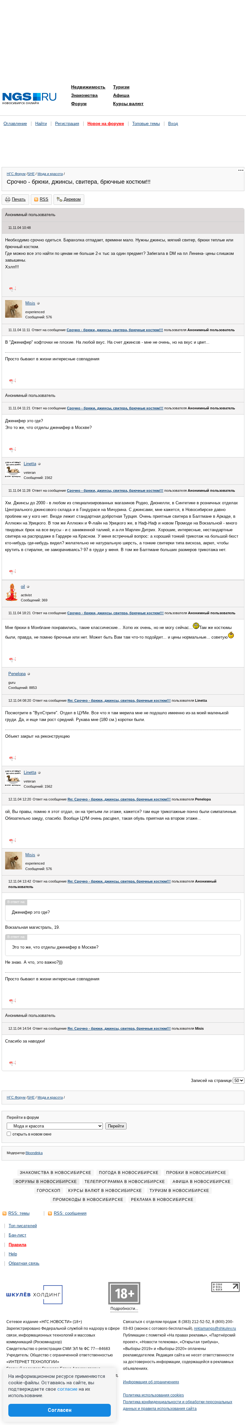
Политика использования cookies (153, 1395)
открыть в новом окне (32, 1134)
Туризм (121, 86)
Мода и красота (50, 174)
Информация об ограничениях (151, 1382)
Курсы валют (128, 103)
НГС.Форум (16, 174)
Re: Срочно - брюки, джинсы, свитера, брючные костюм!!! (119, 700)
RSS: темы (18, 1213)
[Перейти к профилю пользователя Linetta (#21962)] (12, 476)
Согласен (59, 1410)
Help (13, 1254)
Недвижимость (88, 86)
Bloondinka (34, 1153)
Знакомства (84, 95)
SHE (31, 174)
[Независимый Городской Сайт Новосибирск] (29, 99)
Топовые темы (146, 123)
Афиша (121, 95)
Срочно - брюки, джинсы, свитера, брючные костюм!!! (115, 330)
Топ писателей (23, 1225)
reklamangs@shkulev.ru (215, 1328)
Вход (173, 123)
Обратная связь (24, 1263)
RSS (44, 199)
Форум (78, 103)
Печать (19, 199)
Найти (41, 123)
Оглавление (15, 123)
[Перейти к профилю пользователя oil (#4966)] (11, 599)
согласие (67, 1389)
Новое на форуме (105, 123)
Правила (17, 1244)
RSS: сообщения (70, 1213)
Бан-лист (17, 1235)
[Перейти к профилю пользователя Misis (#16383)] (13, 316)
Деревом (72, 199)
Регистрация (67, 123)
